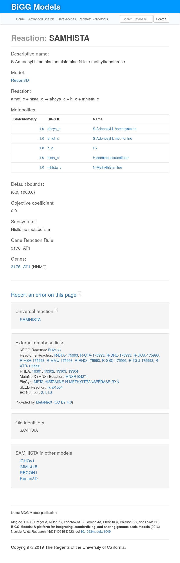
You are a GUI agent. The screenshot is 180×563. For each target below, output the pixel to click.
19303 (61, 371)
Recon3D (20, 80)
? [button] (79, 294)
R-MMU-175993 (59, 360)
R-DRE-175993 (118, 355)
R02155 (54, 349)
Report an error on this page (44, 294)
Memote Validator (93, 18)
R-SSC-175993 (114, 360)
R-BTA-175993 (66, 355)
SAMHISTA (30, 319)
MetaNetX (44, 402)
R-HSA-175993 (32, 360)
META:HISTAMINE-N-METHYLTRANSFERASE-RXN (76, 381)
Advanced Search (41, 18)
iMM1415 (28, 466)
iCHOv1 (27, 460)
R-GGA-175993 (146, 355)
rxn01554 (55, 387)
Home (20, 18)
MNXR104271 (76, 376)
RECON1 (29, 472)
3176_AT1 (21, 266)
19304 (73, 371)
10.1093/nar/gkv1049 (96, 531)
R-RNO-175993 (87, 360)
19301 (37, 371)
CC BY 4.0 (63, 402)
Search (161, 19)
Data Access (67, 18)
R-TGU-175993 (141, 360)
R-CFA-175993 (92, 355)
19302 (49, 371)
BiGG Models (36, 6)
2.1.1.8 (46, 392)
